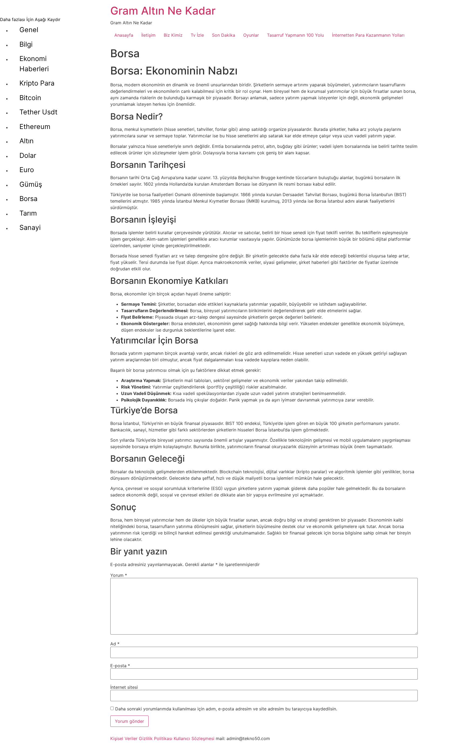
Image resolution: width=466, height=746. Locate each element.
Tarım (28, 213)
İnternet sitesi (124, 687)
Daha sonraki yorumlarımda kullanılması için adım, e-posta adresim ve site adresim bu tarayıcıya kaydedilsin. (226, 709)
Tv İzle (197, 35)
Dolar (27, 155)
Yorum (118, 575)
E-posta (120, 665)
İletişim (148, 35)
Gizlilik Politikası (155, 738)
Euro (26, 170)
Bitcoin (30, 98)
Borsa (28, 199)
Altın (26, 141)
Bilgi (26, 44)
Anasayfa (123, 35)
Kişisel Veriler (124, 738)
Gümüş (30, 184)
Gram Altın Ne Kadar (162, 10)
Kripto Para (36, 83)
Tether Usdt (38, 112)
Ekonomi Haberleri (34, 63)
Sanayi (30, 227)
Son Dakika (223, 35)
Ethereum (34, 126)
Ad (114, 644)
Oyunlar (251, 35)
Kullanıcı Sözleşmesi (194, 738)
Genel (28, 30)
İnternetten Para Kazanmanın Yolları (368, 35)
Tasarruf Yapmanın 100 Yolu (295, 35)
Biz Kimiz (173, 35)
